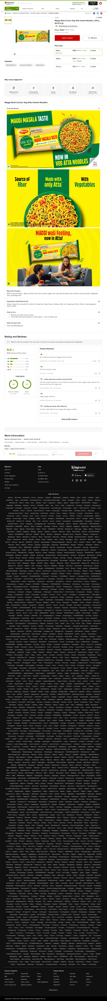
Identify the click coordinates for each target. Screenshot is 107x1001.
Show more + (53, 990)
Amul (55, 973)
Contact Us (41, 473)
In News (7, 473)
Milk (6, 976)
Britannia (56, 982)
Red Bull (56, 976)
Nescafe (72, 973)
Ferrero (72, 985)
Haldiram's (57, 985)
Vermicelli (65, 442)
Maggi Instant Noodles (17, 449)
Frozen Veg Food (10, 985)
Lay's (87, 985)
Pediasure (89, 976)
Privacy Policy (9, 479)
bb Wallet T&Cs (43, 479)
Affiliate (7, 482)
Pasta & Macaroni (55, 442)
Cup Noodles (9, 442)
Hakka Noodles (20, 442)
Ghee (39, 973)
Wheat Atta (24, 973)
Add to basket (67, 38)
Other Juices (25, 982)
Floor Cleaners (9, 982)
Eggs (38, 979)
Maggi (57, 17)
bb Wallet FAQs (43, 476)
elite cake (73, 976)
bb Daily (7, 488)
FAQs (39, 470)
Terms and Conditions (12, 485)
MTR (87, 973)
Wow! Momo (74, 982)
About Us (8, 470)
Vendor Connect (43, 482)
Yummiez (56, 979)
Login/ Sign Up (93, 3)
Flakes (39, 976)
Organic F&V (9, 979)
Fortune (88, 982)
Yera (71, 979)
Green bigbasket (10, 476)
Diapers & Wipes (26, 985)
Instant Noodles (32, 442)
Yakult (88, 979)
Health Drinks (25, 976)
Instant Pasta (43, 442)
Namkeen (24, 979)
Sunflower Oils (9, 973)
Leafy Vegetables (42, 982)
